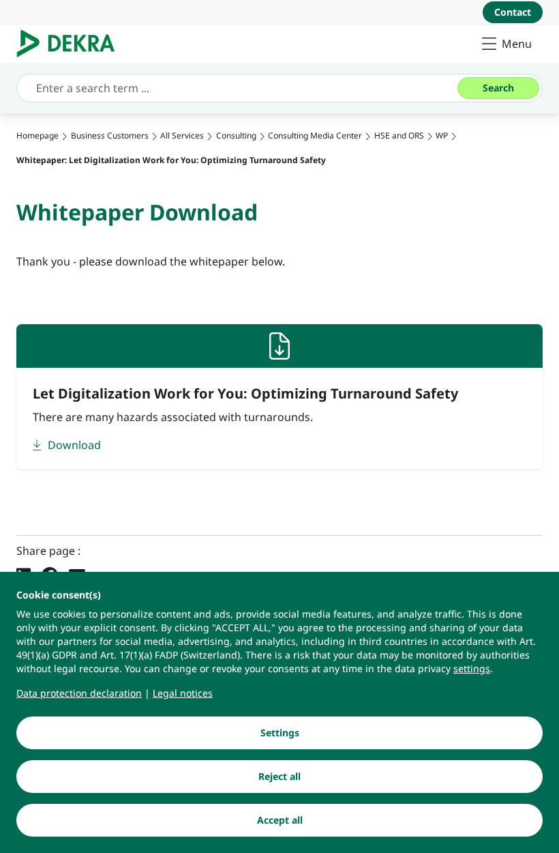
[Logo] (71, 44)
